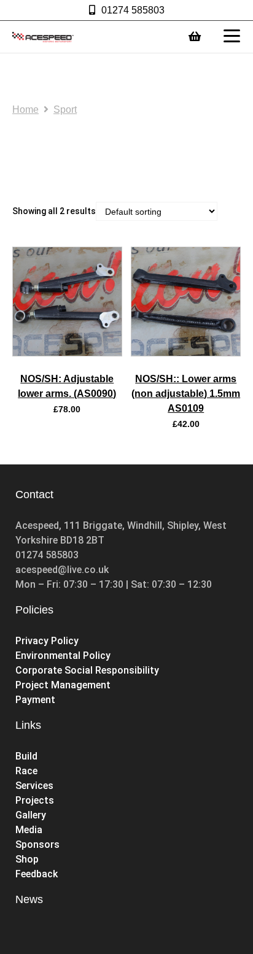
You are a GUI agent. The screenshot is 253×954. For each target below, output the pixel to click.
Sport (65, 109)
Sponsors (37, 844)
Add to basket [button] (67, 352)
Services (34, 785)
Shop (28, 859)
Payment (35, 700)
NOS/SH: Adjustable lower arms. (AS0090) (67, 386)
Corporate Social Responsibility (87, 670)
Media (28, 830)
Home (25, 109)
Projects (34, 800)
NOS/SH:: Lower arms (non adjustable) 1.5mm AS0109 (185, 394)
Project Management (63, 685)
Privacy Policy (47, 641)
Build (26, 756)
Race (26, 771)
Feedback (36, 874)
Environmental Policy (63, 655)
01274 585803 (133, 10)
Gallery (30, 815)
